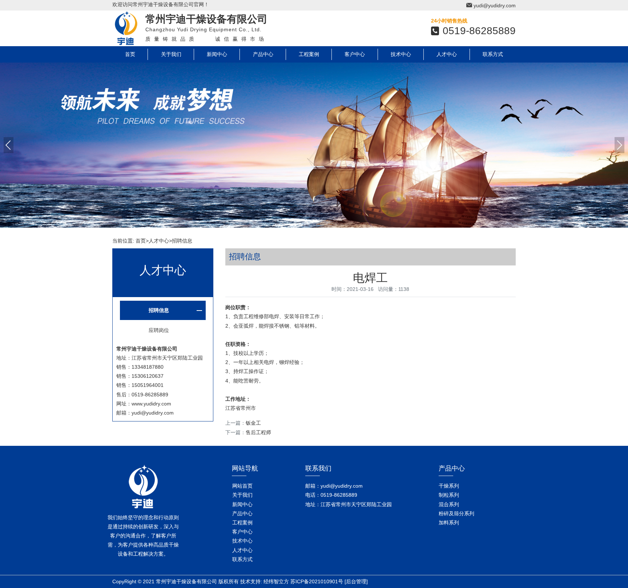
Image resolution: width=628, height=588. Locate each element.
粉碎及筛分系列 (456, 513)
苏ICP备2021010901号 (316, 581)
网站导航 (245, 468)
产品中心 (263, 54)
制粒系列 (449, 495)
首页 (130, 54)
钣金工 (253, 423)
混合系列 (449, 504)
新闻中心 (217, 54)
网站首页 (242, 486)
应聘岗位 (159, 330)
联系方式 (493, 54)
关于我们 (171, 54)
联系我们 (318, 468)
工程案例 (309, 54)
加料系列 (449, 522)
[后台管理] (356, 581)
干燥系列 (449, 486)
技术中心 (401, 54)
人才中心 (446, 54)
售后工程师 (258, 432)
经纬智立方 (276, 581)
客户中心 (355, 54)
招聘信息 (182, 241)
